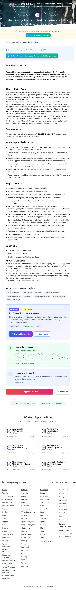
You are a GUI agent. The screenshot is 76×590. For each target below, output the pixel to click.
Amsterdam (44, 509)
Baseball (24, 550)
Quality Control (27, 292)
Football (24, 560)
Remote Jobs (7, 528)
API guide (36, 586)
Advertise (49, 4)
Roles (4, 490)
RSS (60, 516)
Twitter (62, 497)
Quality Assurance (13, 292)
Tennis (23, 563)
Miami (42, 528)
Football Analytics (28, 525)
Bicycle (24, 518)
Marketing (6, 515)
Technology (25, 509)
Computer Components (42, 296)
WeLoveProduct (65, 537)
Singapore (44, 537)
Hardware (25, 506)
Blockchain (6, 537)
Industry (24, 490)
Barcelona (44, 515)
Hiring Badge (64, 513)
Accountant (6, 531)
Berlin (42, 506)
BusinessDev (7, 502)
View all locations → (46, 541)
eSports (24, 496)
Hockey (24, 557)
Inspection (38, 292)
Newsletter (63, 510)
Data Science (7, 499)
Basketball (25, 547)
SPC (8, 300)
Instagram (63, 500)
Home (7, 42)
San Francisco (45, 502)
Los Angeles (44, 499)
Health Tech (25, 537)
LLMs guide (49, 586)
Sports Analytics (8, 567)
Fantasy (24, 541)
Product (5, 509)
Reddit (61, 494)
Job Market (39, 5)
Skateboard (25, 528)
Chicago (43, 525)
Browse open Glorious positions (38, 35)
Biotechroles (64, 530)
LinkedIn (62, 503)
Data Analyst (7, 564)
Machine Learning (9, 506)
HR (3, 525)
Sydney (43, 522)
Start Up (24, 493)
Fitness (24, 531)
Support (5, 522)
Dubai (42, 534)
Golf (23, 553)
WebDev (5, 493)
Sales (4, 518)
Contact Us (63, 519)
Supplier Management (52, 292)
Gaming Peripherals (59, 296)
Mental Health (26, 534)
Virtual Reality (7, 496)
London (43, 493)
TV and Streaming (28, 512)
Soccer (24, 544)
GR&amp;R (16, 300)
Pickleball (24, 566)
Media (23, 502)
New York (44, 496)
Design (5, 512)
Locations (44, 490)
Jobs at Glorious (16, 42)
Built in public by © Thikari (16, 483)
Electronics (27, 296)
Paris (42, 512)
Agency (24, 515)
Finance (5, 541)
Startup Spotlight (65, 534)
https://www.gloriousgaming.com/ (29, 280)
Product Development (14, 296)
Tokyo (42, 531)
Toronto (43, 518)
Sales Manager (7, 534)
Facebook (63, 506)
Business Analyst (8, 561)
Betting (24, 499)
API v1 (42, 586)
